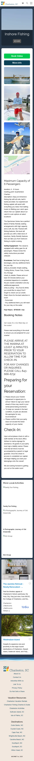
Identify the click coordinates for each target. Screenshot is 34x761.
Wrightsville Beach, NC (17, 736)
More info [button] (17, 62)
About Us (17, 674)
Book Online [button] (17, 56)
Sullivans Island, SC (17, 712)
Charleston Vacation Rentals (17, 701)
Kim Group (7, 555)
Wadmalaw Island (11, 639)
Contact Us (17, 677)
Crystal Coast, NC (17, 729)
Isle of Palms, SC (17, 715)
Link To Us (17, 684)
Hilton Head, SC (17, 750)
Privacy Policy (17, 688)
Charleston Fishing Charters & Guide (17, 705)
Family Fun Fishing (9, 506)
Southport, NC (17, 743)
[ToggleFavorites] (30, 583)
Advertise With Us (17, 681)
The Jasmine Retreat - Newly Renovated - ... (13, 585)
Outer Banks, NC (17, 725)
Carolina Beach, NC (17, 739)
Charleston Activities (17, 708)
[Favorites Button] (23, 3)
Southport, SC (17, 746)
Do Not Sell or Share (17, 691)
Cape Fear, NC (17, 732)
